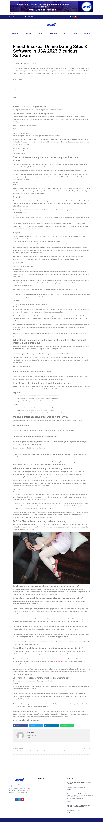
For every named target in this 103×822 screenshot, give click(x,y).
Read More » (69, 789)
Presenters (53, 34)
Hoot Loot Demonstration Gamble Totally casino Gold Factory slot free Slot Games (79, 806)
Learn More (13, 13)
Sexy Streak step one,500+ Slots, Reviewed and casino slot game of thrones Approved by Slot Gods (80, 794)
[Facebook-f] (70, 17)
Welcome (15, 34)
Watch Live (27, 34)
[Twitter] (73, 17)
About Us (87, 34)
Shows (39, 34)
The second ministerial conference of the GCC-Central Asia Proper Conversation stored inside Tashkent (79, 782)
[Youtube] (75, 17)
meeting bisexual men (62, 661)
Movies (75, 34)
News (65, 34)
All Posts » (30, 737)
